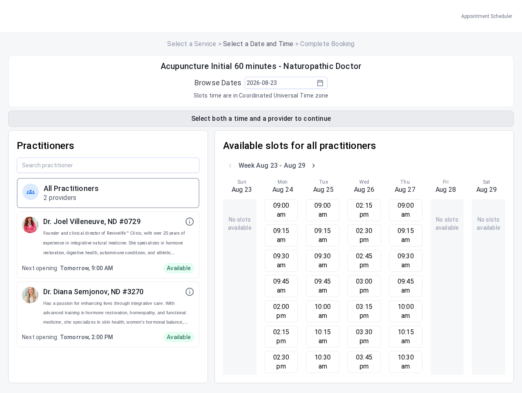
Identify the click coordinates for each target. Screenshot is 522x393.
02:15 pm (281, 336)
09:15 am (281, 235)
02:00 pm (281, 311)
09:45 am (281, 286)
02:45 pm (364, 260)
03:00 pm (364, 286)
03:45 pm (364, 361)
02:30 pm (281, 361)
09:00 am (281, 210)
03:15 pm (364, 311)
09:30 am (281, 260)
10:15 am (322, 336)
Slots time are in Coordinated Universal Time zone (261, 95)
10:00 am (322, 311)
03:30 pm (364, 336)
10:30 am (322, 361)
